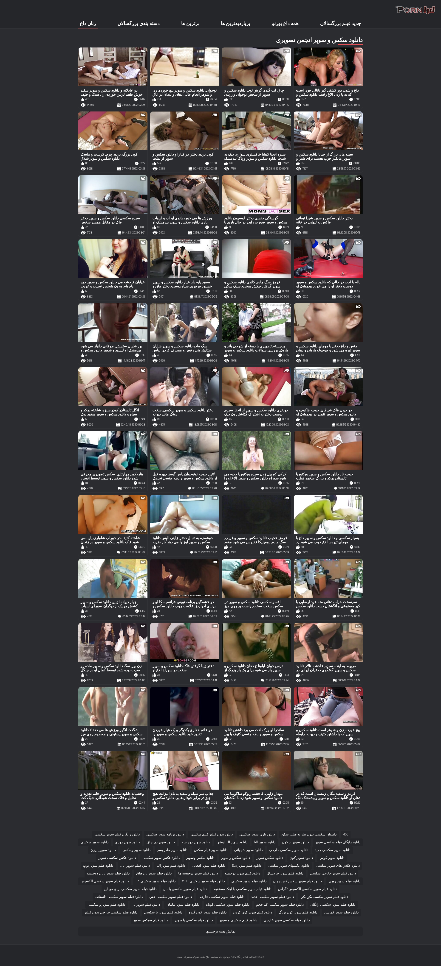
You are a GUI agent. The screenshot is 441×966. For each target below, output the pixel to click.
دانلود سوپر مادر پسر (172, 850)
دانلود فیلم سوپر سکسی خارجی (221, 897)
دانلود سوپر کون (301, 858)
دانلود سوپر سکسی (94, 842)
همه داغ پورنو (285, 23)
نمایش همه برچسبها (220, 931)
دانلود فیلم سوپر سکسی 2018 (203, 881)
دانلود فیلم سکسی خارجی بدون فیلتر (111, 912)
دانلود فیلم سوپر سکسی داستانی (119, 897)
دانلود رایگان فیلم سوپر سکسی (117, 834)
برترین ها (190, 23)
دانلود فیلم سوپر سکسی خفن (170, 897)
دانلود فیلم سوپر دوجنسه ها (198, 873)
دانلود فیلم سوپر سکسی (249, 881)
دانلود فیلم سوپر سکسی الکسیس (104, 881)
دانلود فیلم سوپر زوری (344, 881)
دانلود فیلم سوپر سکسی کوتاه (228, 904)
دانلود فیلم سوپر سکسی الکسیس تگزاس (307, 889)
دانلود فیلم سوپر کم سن (341, 912)
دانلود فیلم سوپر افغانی (209, 865)
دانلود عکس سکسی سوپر (117, 858)
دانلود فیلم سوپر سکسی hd (156, 881)
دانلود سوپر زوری (127, 842)
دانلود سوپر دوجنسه (195, 842)
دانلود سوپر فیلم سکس (211, 850)
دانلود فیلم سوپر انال (135, 865)
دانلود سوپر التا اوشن (232, 842)
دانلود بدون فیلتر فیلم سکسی (211, 834)
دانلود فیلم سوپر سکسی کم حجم (280, 904)
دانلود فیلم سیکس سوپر (150, 920)
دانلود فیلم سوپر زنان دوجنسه (108, 873)
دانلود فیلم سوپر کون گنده (208, 912)
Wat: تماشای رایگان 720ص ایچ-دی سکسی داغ (231, 957)
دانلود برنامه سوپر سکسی (165, 834)
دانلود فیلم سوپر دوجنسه (242, 873)
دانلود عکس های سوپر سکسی (338, 865)
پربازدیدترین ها (235, 23)
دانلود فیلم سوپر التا (170, 865)
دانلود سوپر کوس (332, 858)
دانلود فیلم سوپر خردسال (285, 873)
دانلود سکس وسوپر (200, 858)
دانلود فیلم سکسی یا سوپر (194, 920)
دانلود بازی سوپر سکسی (257, 834)
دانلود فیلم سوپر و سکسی (106, 904)
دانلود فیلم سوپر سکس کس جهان (297, 881)
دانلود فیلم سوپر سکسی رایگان (333, 904)
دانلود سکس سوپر (270, 858)
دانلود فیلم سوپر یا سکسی (163, 912)
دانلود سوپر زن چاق (161, 842)
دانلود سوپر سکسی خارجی (288, 850)
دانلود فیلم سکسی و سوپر (238, 920)
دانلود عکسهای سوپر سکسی (288, 865)
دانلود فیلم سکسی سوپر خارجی (287, 920)
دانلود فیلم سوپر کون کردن (252, 912)
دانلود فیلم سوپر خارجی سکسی (333, 873)
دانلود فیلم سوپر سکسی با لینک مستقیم (242, 889)
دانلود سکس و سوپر (235, 858)
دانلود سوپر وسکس (136, 850)
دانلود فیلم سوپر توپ (98, 865)
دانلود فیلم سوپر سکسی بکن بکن (324, 897)
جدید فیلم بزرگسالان (340, 23)
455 (345, 834)
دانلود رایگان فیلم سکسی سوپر (338, 842)
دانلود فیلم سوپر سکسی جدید (272, 897)
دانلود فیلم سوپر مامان (183, 904)
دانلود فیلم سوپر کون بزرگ (298, 912)
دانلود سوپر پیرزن (103, 850)
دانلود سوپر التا (265, 842)
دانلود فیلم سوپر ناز (146, 904)
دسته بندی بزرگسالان (139, 23)
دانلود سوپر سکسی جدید (333, 850)
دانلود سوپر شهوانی (248, 850)
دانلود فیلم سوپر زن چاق (154, 873)
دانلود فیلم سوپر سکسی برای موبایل (130, 889)
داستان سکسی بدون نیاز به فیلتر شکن (309, 834)
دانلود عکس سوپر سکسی (161, 858)
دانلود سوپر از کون (295, 842)
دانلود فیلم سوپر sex (246, 865)
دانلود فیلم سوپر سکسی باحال (185, 889)
